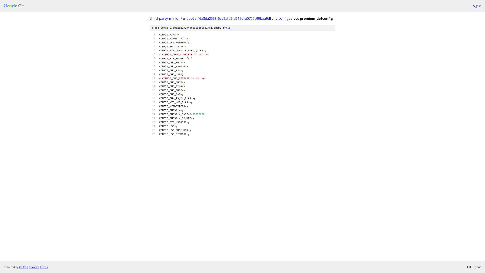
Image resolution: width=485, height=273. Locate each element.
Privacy (33, 267)
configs (284, 18)
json (478, 267)
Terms (44, 267)
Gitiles (23, 267)
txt (469, 267)
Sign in (477, 6)
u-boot (188, 18)
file (227, 27)
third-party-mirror (165, 18)
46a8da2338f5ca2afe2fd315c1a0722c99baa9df (234, 18)
